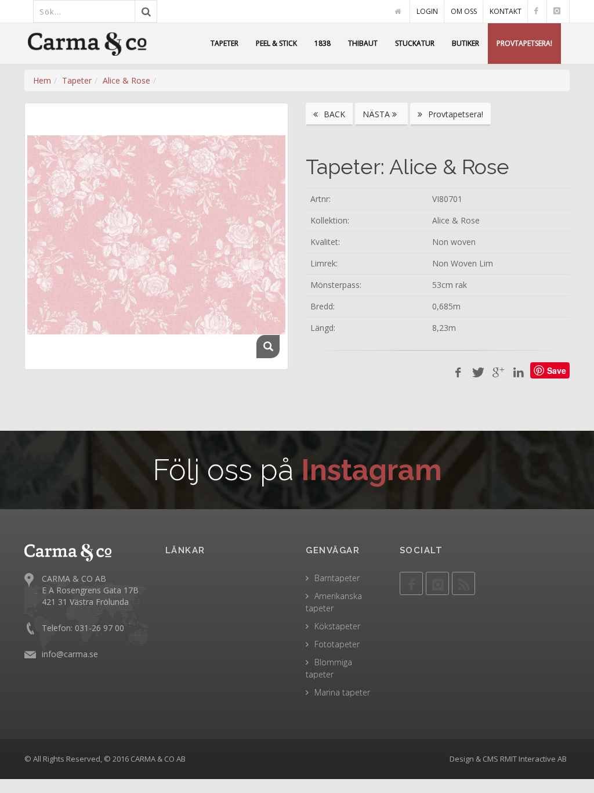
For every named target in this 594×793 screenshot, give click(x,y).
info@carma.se (70, 653)
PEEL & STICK (276, 43)
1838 (322, 43)
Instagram (371, 470)
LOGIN (427, 11)
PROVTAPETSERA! (524, 43)
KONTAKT (505, 11)
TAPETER (224, 43)
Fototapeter (337, 644)
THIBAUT (363, 43)
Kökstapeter (337, 626)
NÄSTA (377, 114)
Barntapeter (337, 577)
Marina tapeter (342, 692)
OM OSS (464, 11)
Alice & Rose (126, 80)
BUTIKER (465, 43)
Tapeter (77, 80)
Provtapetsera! (454, 114)
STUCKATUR (414, 43)
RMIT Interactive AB (533, 759)
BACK (333, 114)
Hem (42, 80)
